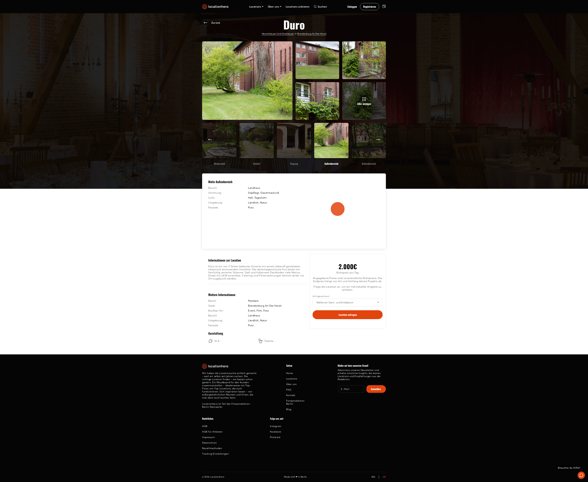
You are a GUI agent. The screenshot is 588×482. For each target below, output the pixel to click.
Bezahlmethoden (212, 448)
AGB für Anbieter (212, 431)
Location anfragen (348, 315)
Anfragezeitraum (321, 296)
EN (373, 477)
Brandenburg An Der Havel (311, 33)
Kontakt (290, 395)
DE (384, 477)
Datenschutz (209, 442)
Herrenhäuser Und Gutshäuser (278, 33)
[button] (256, 6)
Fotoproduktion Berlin (295, 402)
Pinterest (275, 437)
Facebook (275, 431)
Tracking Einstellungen (215, 453)
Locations (291, 378)
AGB (204, 426)
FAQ (288, 389)
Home (289, 373)
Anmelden (376, 389)
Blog (288, 409)
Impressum (208, 437)
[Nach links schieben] (210, 139)
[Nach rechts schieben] (378, 139)
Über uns (291, 384)
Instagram (275, 426)
